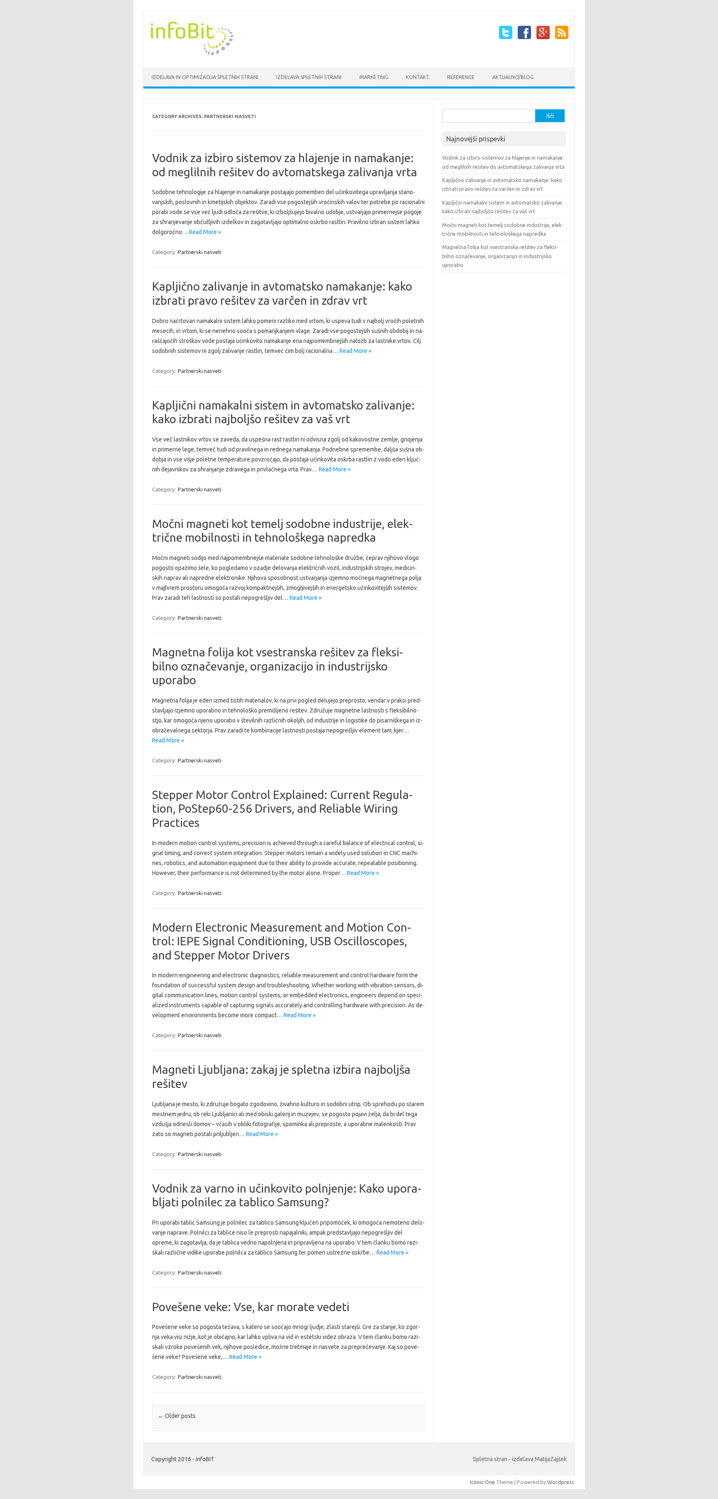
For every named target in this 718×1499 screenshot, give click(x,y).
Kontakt (417, 77)
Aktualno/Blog (513, 77)
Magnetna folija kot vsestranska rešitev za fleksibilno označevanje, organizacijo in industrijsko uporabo (277, 666)
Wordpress (560, 1482)
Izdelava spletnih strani (309, 77)
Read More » (205, 232)
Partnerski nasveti (199, 252)
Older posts (177, 1416)
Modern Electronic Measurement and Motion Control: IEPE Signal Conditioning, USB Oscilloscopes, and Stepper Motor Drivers (281, 941)
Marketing (373, 77)
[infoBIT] (192, 53)
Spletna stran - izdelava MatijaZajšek (520, 1459)
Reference (461, 77)
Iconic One (482, 1482)
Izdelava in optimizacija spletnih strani (205, 77)
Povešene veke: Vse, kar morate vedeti (250, 1306)
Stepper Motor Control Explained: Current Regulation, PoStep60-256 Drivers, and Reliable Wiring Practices (282, 808)
